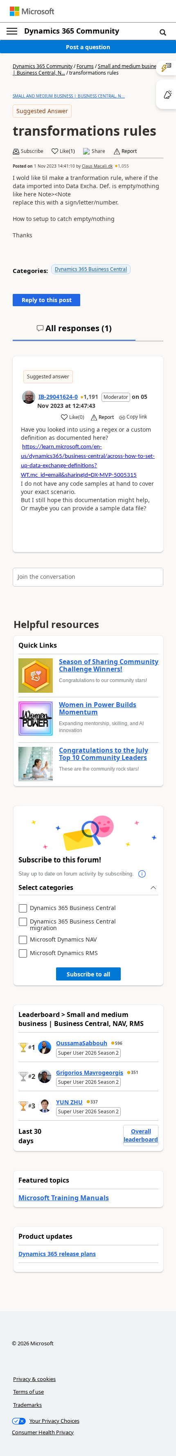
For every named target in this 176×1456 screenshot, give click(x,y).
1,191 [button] (90, 396)
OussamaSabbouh (81, 1043)
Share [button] (98, 151)
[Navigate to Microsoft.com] (32, 11)
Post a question (88, 47)
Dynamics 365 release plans (57, 1254)
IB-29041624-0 (58, 396)
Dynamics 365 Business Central (91, 269)
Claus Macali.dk (97, 166)
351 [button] (134, 1072)
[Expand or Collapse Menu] (12, 31)
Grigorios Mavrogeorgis (89, 1072)
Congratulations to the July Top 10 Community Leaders (103, 754)
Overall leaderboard (141, 1135)
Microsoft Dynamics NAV (63, 939)
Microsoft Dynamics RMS (64, 953)
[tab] (74, 332)
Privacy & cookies (34, 1379)
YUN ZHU (69, 1102)
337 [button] (94, 1102)
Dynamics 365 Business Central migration (73, 924)
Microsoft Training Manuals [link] (63, 1197)
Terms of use (28, 1391)
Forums (85, 66)
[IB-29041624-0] (28, 397)
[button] (163, 32)
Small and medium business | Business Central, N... (69, 96)
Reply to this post (47, 300)
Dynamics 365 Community (71, 31)
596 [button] (118, 1043)
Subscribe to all (88, 974)
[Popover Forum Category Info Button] (142, 874)
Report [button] (129, 151)
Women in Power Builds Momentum (97, 708)
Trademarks (27, 1404)
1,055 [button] (123, 166)
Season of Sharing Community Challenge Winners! (108, 665)
